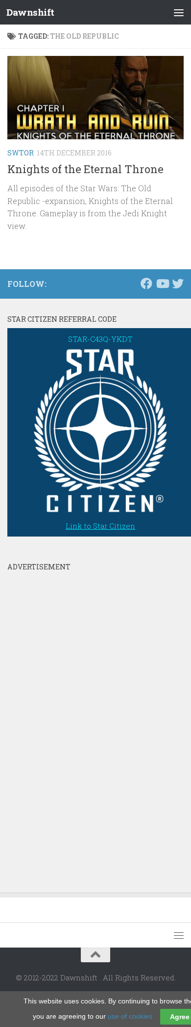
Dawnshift (30, 12)
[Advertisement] (80, 723)
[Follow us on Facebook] (146, 283)
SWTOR (20, 152)
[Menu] (179, 12)
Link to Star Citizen (100, 526)
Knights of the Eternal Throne (85, 169)
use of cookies (130, 1016)
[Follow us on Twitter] (178, 283)
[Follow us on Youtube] (162, 283)
